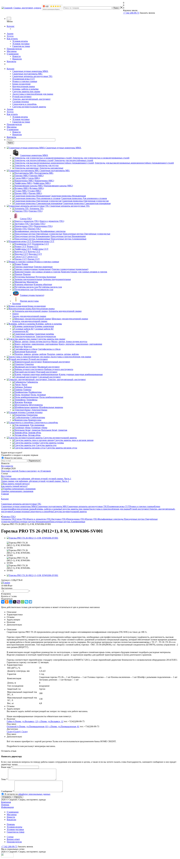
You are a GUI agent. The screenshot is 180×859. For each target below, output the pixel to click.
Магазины (12, 51)
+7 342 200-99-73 (131, 13)
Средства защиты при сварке (26, 91)
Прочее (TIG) (91, 519)
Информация (7, 807)
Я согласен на (27, 794)
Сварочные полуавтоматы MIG (27, 74)
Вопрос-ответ (13, 839)
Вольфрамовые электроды (111, 519)
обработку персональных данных (34, 794)
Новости (16, 56)
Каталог (10, 26)
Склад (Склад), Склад (17, 731)
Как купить (12, 38)
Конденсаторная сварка (23, 86)
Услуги (10, 36)
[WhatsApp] (22, 602)
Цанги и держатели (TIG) (39, 519)
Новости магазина (13, 458)
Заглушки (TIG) (59, 519)
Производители (14, 49)
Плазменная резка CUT (23, 79)
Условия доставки (21, 43)
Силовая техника (20, 101)
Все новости (7, 466)
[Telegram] (30, 602)
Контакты (11, 61)
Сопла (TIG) (21, 519)
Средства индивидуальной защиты (29, 106)
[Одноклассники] (6, 602)
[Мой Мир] (10, 602)
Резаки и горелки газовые (24, 81)
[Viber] (18, 602)
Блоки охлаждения (21, 84)
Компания (6, 802)
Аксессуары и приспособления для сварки (32, 94)
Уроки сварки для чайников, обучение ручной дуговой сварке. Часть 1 (35, 481)
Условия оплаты (20, 41)
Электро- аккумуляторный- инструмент (31, 99)
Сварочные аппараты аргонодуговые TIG (32, 76)
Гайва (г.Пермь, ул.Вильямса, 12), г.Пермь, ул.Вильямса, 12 (35, 721)
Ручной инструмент (22, 96)
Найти (10, 143)
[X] (14, 602)
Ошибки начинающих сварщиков (17, 491)
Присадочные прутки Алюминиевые (67, 521)
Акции (10, 33)
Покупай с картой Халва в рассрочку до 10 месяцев (26, 471)
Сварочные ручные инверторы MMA (30, 71)
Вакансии (17, 59)
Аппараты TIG (8, 519)
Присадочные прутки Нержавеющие (32, 521)
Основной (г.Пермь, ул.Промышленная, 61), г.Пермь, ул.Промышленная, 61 (43, 726)
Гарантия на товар (21, 46)
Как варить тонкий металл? (14, 486)
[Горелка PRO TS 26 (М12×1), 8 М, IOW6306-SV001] (32, 538)
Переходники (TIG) (76, 519)
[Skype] (26, 602)
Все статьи (6, 476)
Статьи (10, 837)
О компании (13, 54)
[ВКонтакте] (2, 602)
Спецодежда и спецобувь (24, 104)
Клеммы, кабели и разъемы (25, 89)
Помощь (5, 804)
